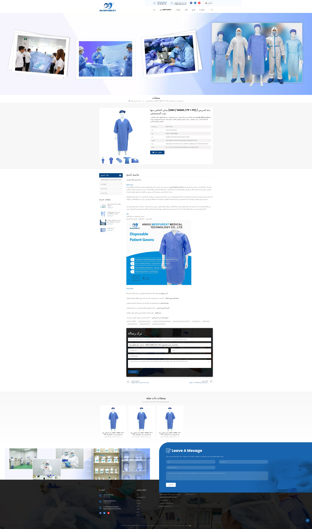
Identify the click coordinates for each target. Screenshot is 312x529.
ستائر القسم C (110, 228)
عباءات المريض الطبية (132, 324)
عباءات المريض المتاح (135, 101)
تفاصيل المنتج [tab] (132, 175)
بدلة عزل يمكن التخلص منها (165, 506)
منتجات (178, 10)
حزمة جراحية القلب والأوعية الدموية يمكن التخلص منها (114, 221)
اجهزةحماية (103, 184)
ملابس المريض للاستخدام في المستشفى (161, 321)
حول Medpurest (165, 10)
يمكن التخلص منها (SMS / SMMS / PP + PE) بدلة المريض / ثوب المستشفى (153, 345)
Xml (160, 525)
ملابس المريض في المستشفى (158, 324)
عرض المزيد (109, 230)
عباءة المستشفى (195, 321)
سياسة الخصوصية (153, 525)
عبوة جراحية (104, 188)
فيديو (193, 10)
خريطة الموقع (166, 525)
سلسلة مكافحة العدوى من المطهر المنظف (111, 180)
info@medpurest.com (180, 4)
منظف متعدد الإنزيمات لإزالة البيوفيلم (114, 204)
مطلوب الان (158, 152)
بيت (154, 10)
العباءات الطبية (206, 321)
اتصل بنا (202, 10)
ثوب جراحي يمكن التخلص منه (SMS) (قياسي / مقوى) (113, 213)
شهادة (138, 509)
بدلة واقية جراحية (163, 500)
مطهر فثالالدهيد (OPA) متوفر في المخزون (169, 494)
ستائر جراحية (104, 193)
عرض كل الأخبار (189, 494)
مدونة (138, 515)
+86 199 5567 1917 (161, 4)
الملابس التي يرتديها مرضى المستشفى (181, 321)
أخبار (186, 10)
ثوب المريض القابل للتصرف (144, 321)
